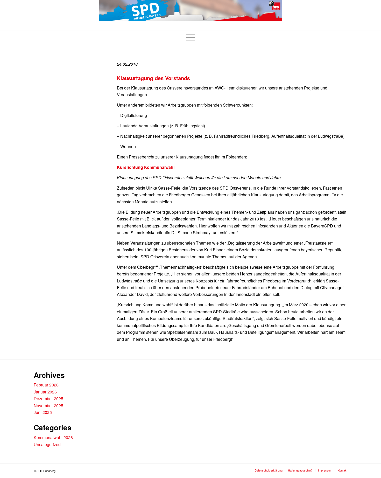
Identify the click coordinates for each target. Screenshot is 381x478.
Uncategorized (47, 444)
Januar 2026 (45, 392)
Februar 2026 (46, 385)
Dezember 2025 (48, 398)
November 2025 (48, 405)
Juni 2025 (43, 412)
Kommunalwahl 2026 (53, 437)
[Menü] (191, 37)
